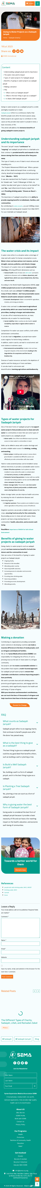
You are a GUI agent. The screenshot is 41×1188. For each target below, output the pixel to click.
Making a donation (10, 86)
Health (20, 1134)
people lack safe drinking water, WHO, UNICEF (18, 887)
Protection (20, 1137)
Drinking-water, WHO (10, 890)
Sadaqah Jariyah (23, 1039)
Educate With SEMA (20, 1164)
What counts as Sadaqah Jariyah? (17, 92)
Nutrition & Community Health (20, 1140)
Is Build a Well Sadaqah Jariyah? (16, 98)
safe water (28, 272)
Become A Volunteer (20, 1161)
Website (4, 957)
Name (3, 940)
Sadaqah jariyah (6, 113)
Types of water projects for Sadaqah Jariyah (19, 77)
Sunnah (6, 892)
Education (20, 1143)
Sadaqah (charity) (14, 37)
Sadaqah (6, 1039)
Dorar (6, 895)
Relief (20, 1146)
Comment (5, 916)
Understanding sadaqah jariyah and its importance (21, 71)
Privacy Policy (20, 1124)
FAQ (5, 89)
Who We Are (20, 1112)
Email (3, 948)
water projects (18, 206)
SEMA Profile (20, 1115)
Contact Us (20, 1121)
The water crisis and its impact (14, 74)
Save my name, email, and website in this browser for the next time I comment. (20, 970)
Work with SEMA (20, 1118)
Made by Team (30, 1185)
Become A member (20, 1158)
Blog (37, 1039)
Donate (20, 1156)
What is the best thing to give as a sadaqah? (21, 95)
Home (5, 37)
